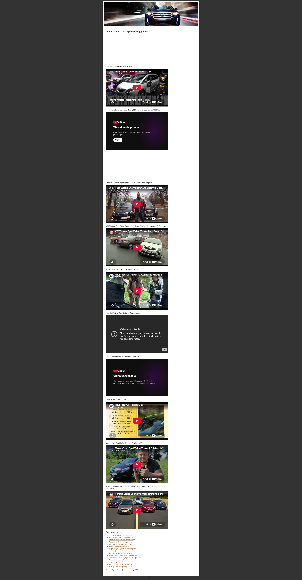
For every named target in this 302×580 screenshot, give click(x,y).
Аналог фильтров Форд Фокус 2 (120, 551)
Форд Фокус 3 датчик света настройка (122, 549)
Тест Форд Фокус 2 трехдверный (120, 535)
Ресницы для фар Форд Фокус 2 (120, 564)
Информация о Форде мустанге (120, 566)
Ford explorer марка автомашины (121, 537)
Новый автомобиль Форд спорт (120, 546)
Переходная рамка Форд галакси (120, 553)
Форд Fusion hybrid (116, 562)
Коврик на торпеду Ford (117, 560)
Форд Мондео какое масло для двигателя (123, 555)
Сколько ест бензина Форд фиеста (121, 542)
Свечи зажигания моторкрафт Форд (122, 540)
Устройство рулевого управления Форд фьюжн (126, 558)
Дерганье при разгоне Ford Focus (121, 544)
